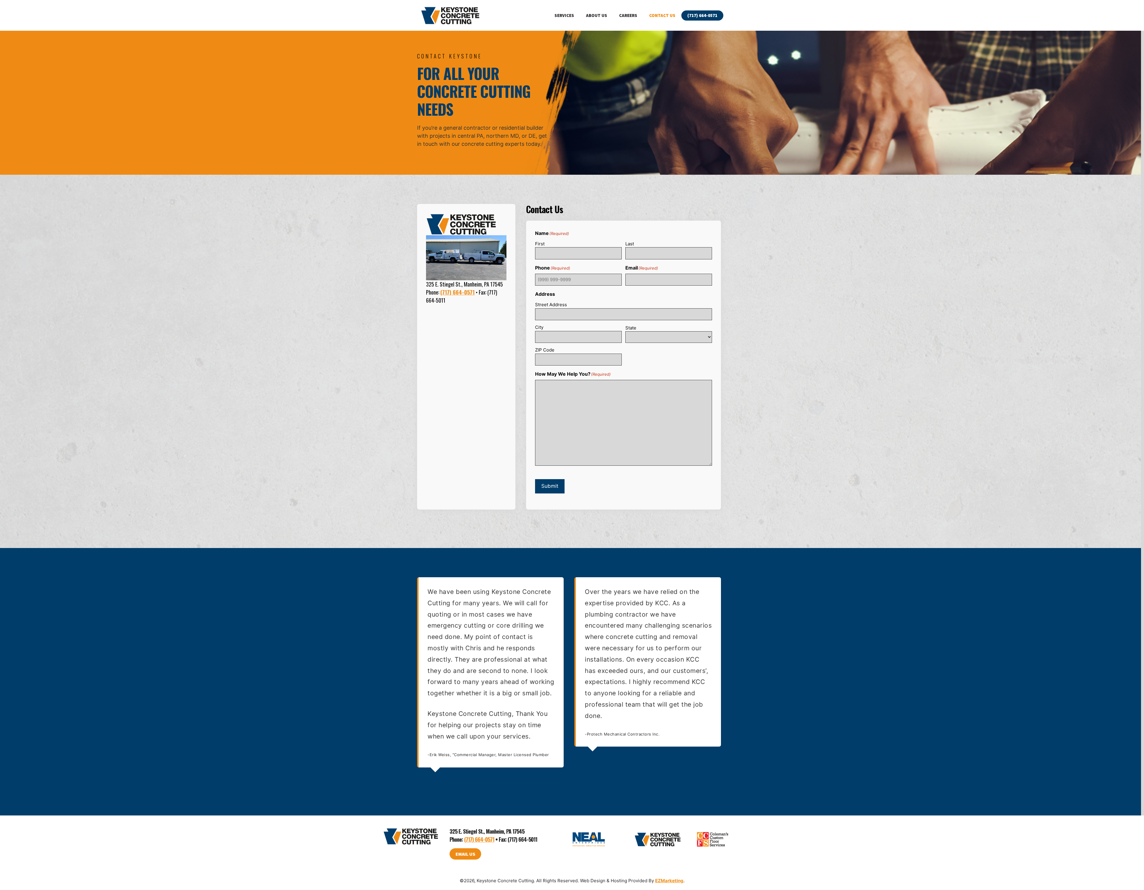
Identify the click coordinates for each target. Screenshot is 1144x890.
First (540, 244)
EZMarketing (669, 880)
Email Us (465, 854)
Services (564, 15)
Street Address (551, 304)
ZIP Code (544, 350)
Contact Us (662, 15)
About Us (596, 15)
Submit (549, 486)
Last (629, 244)
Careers (628, 15)
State (630, 328)
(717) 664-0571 (702, 15)
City (539, 327)
